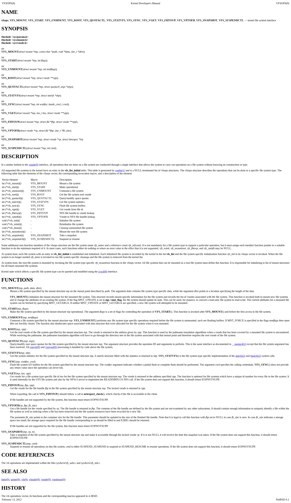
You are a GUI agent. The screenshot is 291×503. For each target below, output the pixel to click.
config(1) (120, 170)
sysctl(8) (102, 271)
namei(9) (15, 479)
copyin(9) (35, 347)
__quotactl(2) (239, 344)
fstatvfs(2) (255, 355)
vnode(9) (33, 164)
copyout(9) (51, 347)
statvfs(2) (240, 355)
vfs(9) (24, 479)
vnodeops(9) (58, 479)
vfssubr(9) (34, 479)
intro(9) (5, 479)
